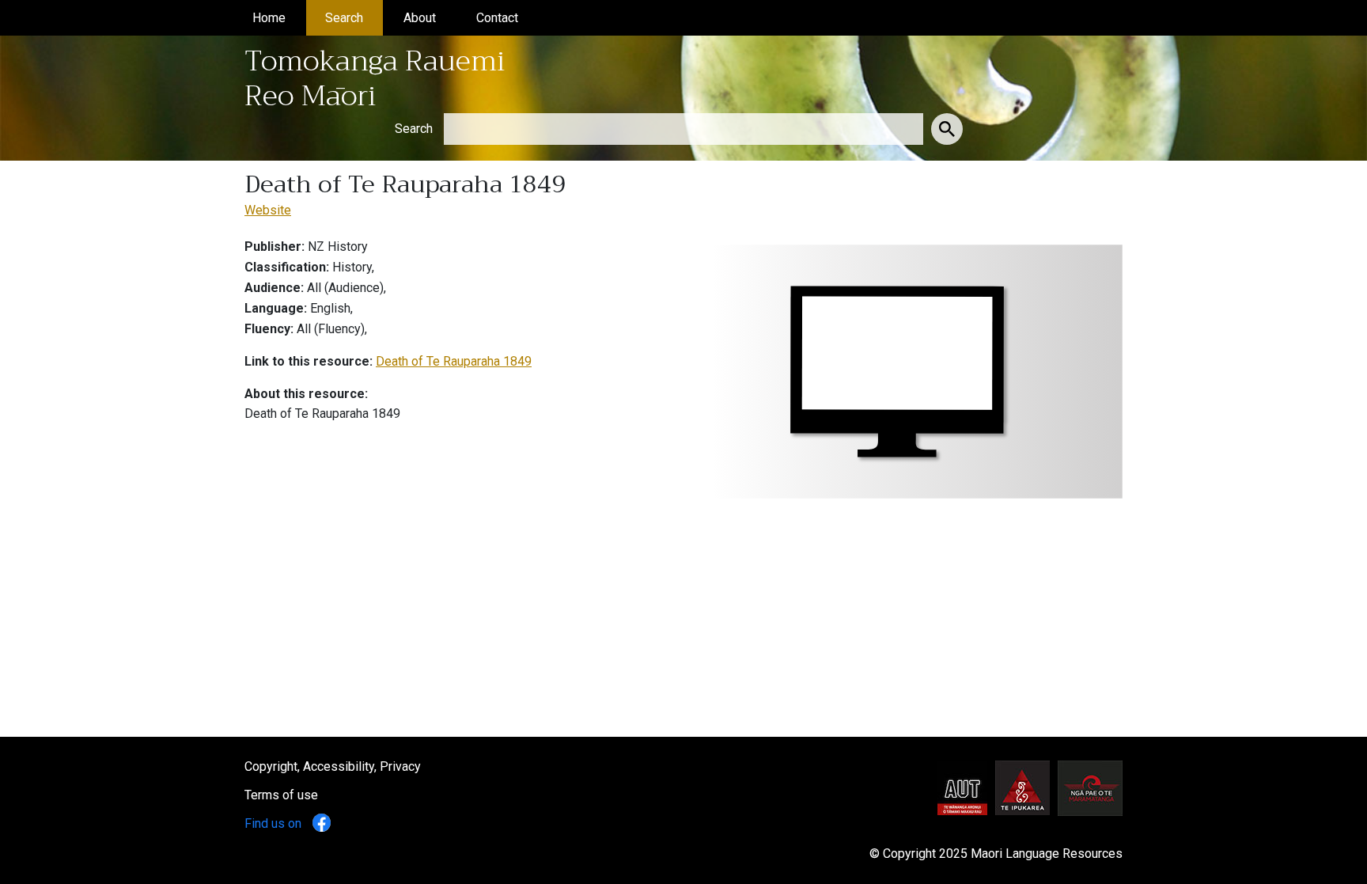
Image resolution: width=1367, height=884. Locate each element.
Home (278, 17)
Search (354, 17)
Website (267, 210)
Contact (507, 17)
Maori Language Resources (1047, 853)
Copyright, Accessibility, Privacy (332, 766)
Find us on (274, 823)
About (429, 17)
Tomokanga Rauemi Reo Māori (375, 78)
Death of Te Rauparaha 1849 (454, 361)
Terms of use (281, 794)
